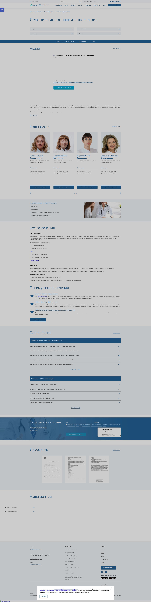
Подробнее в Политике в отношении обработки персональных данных (58, 590)
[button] (2, 10)
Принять (43, 596)
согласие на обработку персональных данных (66, 589)
